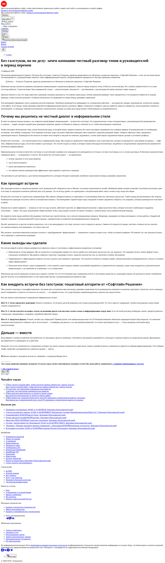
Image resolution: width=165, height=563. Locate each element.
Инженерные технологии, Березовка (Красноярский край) (93, 426)
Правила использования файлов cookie (42, 13)
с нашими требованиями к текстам (128, 364)
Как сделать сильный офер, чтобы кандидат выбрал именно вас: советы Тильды (39, 387)
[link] (5, 36)
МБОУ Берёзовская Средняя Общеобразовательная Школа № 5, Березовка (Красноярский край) (85, 412)
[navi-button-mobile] (3, 50)
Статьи (9, 55)
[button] (3, 42)
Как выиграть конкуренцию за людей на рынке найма (28, 396)
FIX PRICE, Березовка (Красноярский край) (74, 423)
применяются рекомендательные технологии (48, 545)
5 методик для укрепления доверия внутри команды (27, 391)
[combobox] (11, 556)
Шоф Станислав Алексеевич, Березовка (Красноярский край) (49, 420)
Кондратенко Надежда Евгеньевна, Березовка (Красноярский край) (67, 428)
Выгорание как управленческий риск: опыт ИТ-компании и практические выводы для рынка (44, 400)
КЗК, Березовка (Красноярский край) (58, 410)
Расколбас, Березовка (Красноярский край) (49, 418)
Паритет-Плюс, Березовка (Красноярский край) (46, 415)
